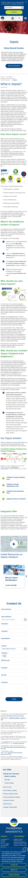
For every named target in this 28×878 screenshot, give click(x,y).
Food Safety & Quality (10, 790)
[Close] (25, 849)
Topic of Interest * (6, 609)
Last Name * (4, 631)
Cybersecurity (7, 804)
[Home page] (2, 18)
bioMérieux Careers (18, 839)
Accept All (14, 865)
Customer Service (8, 800)
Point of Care (7, 787)
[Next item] (26, 576)
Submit (14, 699)
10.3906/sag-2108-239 (18, 743)
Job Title (3, 675)
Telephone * (4, 653)
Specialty (7, 779)
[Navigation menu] (25, 18)
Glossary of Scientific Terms (20, 845)
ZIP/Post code (5, 660)
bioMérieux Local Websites (20, 842)
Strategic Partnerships (10, 807)
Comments (4, 682)
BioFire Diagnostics (18, 840)
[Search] (19, 18)
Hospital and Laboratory (11, 773)
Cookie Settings (14, 875)
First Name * (4, 623)
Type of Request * (6, 616)
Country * (4, 645)
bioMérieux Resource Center (20, 843)
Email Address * (6, 638)
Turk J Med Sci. (5, 741)
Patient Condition (10, 776)
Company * (4, 667)
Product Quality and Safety (11, 797)
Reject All (14, 870)
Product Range (9, 783)
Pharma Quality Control (10, 794)
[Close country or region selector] (26, 2)
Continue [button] (14, 12)
